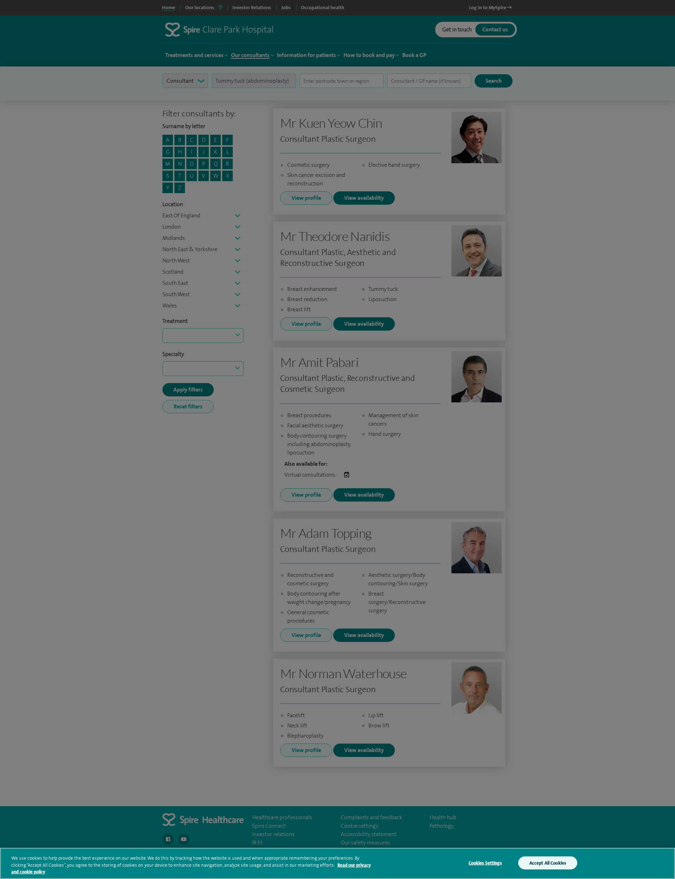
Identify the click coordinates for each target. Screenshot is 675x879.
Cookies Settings (485, 863)
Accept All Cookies (547, 863)
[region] (337, 863)
